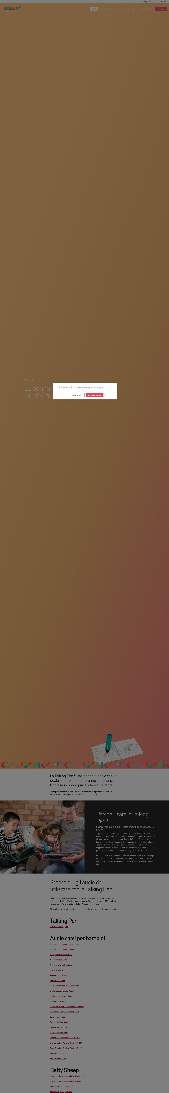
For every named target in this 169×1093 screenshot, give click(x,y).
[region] (85, 391)
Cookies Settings (76, 395)
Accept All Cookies (94, 395)
